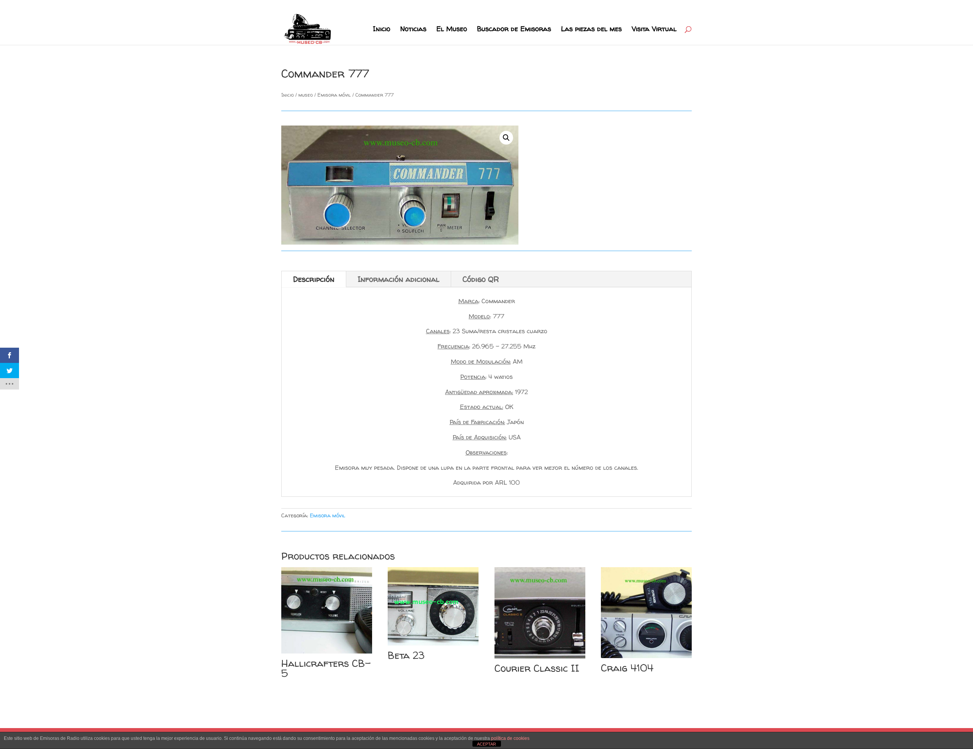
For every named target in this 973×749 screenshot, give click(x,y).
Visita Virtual (654, 29)
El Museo (451, 29)
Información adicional (398, 279)
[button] (506, 138)
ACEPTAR (486, 744)
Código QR (481, 279)
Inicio (381, 29)
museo (305, 94)
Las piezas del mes (591, 29)
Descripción (313, 279)
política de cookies (510, 738)
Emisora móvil (334, 94)
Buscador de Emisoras (514, 29)
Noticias (413, 29)
